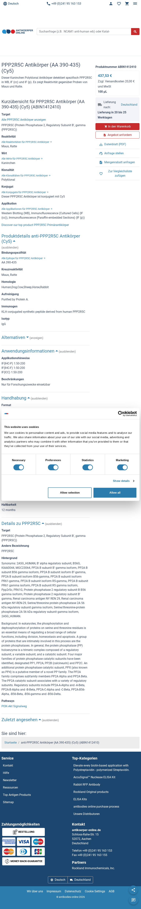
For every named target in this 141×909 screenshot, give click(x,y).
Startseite (10, 742)
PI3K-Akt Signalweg (14, 706)
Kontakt (8, 765)
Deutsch (13, 3)
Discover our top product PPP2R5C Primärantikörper (35, 225)
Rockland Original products (91, 792)
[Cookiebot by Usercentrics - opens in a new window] (121, 413)
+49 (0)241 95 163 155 (92, 855)
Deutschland (129, 104)
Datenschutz (73, 891)
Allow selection (70, 492)
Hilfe (6, 773)
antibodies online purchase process (96, 806)
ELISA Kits (80, 799)
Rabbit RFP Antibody (86, 784)
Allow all (114, 492)
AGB (111, 891)
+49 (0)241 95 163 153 (66, 3)
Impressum (54, 891)
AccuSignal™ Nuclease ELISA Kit (94, 777)
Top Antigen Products (17, 795)
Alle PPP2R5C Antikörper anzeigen (23, 119)
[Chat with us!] (133, 900)
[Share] (133, 890)
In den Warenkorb (119, 126)
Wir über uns (35, 891)
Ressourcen (10, 787)
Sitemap (8, 802)
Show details (121, 480)
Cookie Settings (95, 891)
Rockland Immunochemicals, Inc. (93, 868)
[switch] (53, 467)
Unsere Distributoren (86, 814)
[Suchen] (135, 31)
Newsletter (10, 780)
